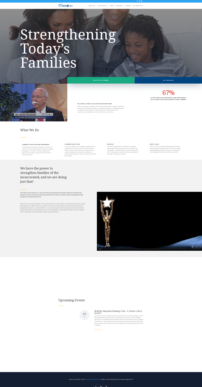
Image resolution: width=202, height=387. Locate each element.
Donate (128, 5)
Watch (112, 5)
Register (119, 5)
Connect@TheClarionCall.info (92, 379)
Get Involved (137, 5)
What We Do (102, 5)
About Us (92, 5)
